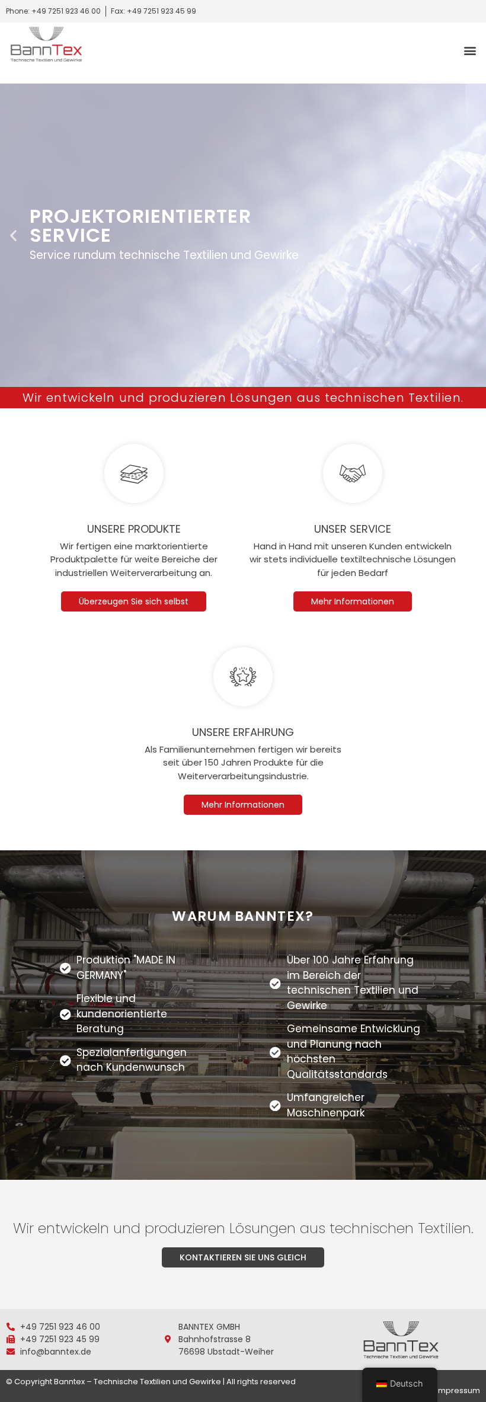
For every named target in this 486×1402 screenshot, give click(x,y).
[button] (470, 50)
